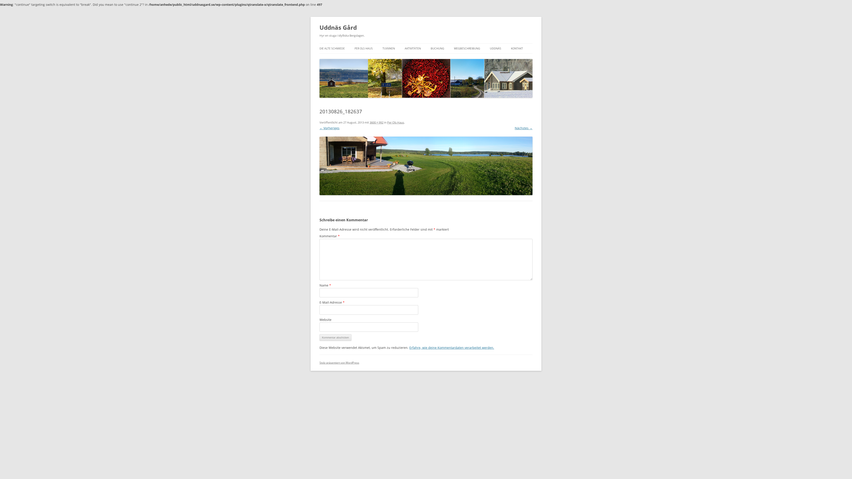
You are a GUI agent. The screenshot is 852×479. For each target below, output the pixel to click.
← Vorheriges (329, 128)
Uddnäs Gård (338, 27)
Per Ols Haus (364, 48)
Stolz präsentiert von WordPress (339, 363)
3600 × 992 (376, 122)
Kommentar (330, 236)
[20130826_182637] (426, 166)
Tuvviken (389, 48)
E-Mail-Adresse (332, 302)
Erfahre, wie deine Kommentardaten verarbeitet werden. (451, 348)
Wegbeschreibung (467, 48)
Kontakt (517, 48)
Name (325, 285)
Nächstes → (523, 128)
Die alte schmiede (332, 48)
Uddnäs (495, 48)
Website (325, 320)
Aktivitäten (413, 48)
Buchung (437, 48)
